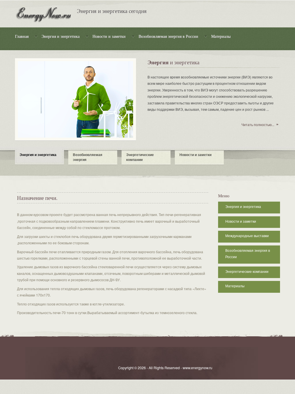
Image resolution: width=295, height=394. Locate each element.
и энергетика (173, 63)
